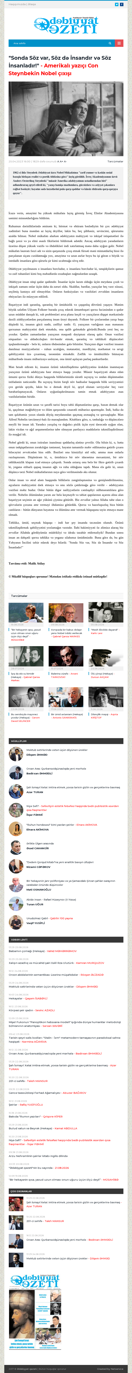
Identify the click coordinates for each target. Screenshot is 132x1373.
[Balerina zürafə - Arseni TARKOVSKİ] (66, 658)
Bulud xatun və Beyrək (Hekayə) (43, 1128)
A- (65, 161)
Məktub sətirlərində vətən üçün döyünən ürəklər (56, 750)
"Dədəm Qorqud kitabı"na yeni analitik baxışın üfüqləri (60, 862)
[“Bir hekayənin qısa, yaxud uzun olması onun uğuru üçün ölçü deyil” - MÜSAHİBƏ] (26, 614)
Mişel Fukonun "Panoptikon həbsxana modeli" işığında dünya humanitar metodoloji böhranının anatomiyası (65, 1024)
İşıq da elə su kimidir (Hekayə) (25, 677)
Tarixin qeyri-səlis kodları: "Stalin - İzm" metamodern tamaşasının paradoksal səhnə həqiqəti (64, 1039)
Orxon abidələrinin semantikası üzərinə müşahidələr (56, 974)
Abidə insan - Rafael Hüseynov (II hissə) (51, 899)
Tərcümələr (115, 161)
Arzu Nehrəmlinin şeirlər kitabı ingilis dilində (38, 1156)
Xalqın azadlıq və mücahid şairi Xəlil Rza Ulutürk (56, 963)
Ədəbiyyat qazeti (27, 1369)
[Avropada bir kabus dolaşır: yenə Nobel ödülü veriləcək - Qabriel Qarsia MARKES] (66, 614)
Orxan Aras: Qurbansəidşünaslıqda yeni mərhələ (56, 768)
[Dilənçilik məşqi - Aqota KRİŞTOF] (106, 699)
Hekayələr (28, 998)
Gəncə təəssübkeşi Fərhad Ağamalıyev (47, 1092)
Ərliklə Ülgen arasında (40, 843)
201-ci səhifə (28, 1081)
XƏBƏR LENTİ (19, 939)
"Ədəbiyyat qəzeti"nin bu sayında (39, 1167)
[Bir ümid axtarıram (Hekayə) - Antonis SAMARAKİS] (66, 699)
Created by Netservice (110, 1369)
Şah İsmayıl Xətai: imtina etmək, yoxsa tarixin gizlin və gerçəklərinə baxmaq (73, 787)
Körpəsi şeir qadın (32, 1010)
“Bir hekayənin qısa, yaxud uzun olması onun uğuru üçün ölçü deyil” (63, 1179)
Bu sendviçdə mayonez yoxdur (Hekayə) (25, 717)
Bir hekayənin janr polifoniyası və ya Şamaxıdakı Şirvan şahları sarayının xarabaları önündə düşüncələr (70, 882)
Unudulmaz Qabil (49, 918)
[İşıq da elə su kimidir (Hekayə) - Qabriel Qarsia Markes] (26, 658)
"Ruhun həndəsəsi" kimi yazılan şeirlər (61, 824)
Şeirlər (26, 1104)
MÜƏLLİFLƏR (18, 741)
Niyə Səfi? (72, 808)
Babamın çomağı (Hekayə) (43, 951)
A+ (61, 161)
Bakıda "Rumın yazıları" (36, 1116)
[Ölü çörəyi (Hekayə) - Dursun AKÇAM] (106, 658)
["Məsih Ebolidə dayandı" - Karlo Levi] (106, 614)
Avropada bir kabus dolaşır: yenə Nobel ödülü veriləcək (66, 633)
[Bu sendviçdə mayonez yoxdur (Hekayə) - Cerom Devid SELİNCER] (26, 699)
